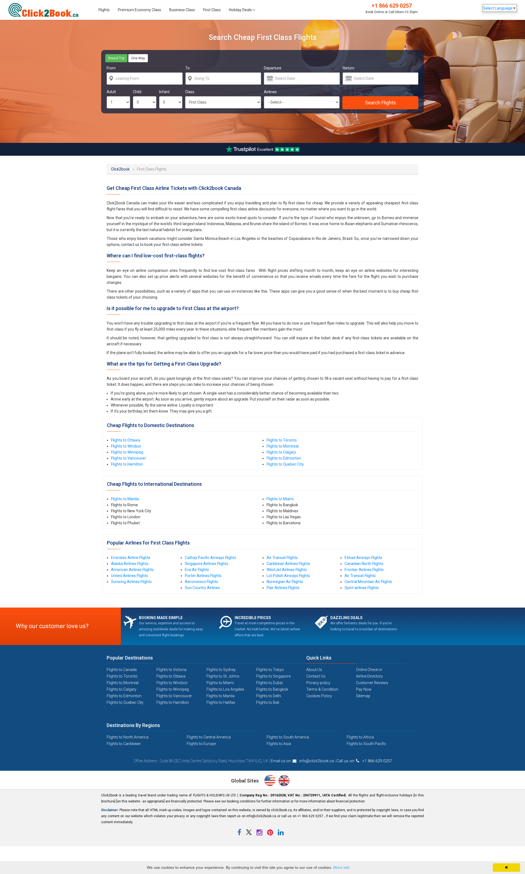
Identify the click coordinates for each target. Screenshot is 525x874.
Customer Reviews (372, 683)
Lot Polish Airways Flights (288, 575)
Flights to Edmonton (284, 458)
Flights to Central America (209, 737)
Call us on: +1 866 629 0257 (364, 760)
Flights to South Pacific (366, 743)
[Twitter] (249, 833)
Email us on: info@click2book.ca (302, 761)
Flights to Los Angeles (225, 689)
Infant (164, 92)
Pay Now (364, 689)
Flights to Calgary (281, 452)
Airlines (270, 92)
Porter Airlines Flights (203, 575)
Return (348, 68)
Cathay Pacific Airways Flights (210, 557)
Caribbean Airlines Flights (288, 563)
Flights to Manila (125, 499)
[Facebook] (239, 833)
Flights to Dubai (269, 683)
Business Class (182, 10)
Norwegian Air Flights (285, 581)
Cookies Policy (319, 696)
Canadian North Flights (364, 563)
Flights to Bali (267, 702)
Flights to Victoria (171, 669)
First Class (212, 10)
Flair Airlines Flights (283, 587)
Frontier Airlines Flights (364, 569)
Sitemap (363, 696)
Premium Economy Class (139, 10)
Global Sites (245, 781)
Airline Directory (369, 676)
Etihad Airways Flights (363, 557)
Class (189, 92)
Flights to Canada (122, 669)
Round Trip (116, 58)
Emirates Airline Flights (130, 557)
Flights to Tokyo (270, 669)
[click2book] (46, 10)
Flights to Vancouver (128, 458)
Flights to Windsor (126, 446)
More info (341, 867)
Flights (104, 10)
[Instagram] (259, 833)
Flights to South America (288, 737)
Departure (272, 68)
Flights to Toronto (282, 440)
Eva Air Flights (197, 569)
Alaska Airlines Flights (129, 563)
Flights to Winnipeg (127, 452)
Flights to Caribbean (124, 743)
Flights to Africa (360, 737)
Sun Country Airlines (202, 587)
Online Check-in (369, 669)
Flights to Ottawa (125, 440)
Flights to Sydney (221, 669)
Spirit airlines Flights (362, 587)
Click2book (117, 168)
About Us (314, 669)
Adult (111, 92)
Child (137, 92)
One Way (138, 58)
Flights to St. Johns (222, 676)
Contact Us (315, 676)
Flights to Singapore (273, 676)
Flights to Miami (280, 499)
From (111, 68)
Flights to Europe (201, 743)
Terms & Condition (322, 689)
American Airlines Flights (132, 569)
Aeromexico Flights (201, 581)
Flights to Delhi (268, 696)
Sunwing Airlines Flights (131, 581)
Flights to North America (127, 737)
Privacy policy (318, 683)
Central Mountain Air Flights (368, 581)
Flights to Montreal (283, 446)
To (187, 68)
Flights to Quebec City (285, 464)
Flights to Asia (279, 743)
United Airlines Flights (129, 575)
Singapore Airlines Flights (206, 563)
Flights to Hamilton (127, 464)
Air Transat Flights (282, 557)
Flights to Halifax (220, 702)
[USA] (271, 781)
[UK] (284, 781)
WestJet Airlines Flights (287, 569)
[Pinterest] (270, 833)
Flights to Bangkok (272, 689)
